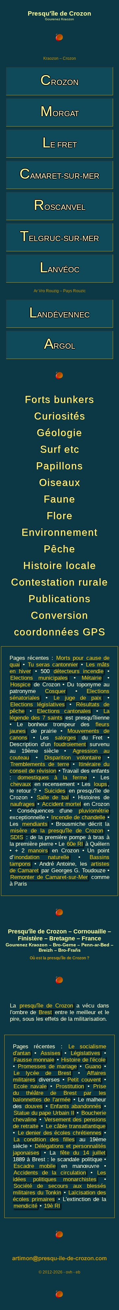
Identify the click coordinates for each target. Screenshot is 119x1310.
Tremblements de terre (39, 764)
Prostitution (70, 1086)
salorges (65, 738)
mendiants (35, 824)
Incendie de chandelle (78, 817)
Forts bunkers (59, 399)
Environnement (59, 532)
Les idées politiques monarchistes (59, 1176)
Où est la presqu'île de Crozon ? (59, 958)
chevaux (20, 784)
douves (34, 1106)
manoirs (38, 850)
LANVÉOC (60, 267)
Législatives (85, 1053)
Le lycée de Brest (42, 1073)
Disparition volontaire (72, 757)
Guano (93, 1066)
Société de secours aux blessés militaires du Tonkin (59, 1189)
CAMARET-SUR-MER (59, 173)
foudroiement (70, 744)
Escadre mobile (35, 1166)
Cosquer (55, 691)
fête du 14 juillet (83, 1153)
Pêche (59, 548)
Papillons (59, 465)
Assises (50, 1053)
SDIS (16, 837)
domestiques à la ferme (52, 777)
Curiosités (59, 415)
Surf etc (59, 449)
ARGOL (59, 343)
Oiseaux (59, 482)
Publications (59, 598)
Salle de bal (53, 797)
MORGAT (59, 111)
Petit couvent (84, 1080)
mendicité (25, 1206)
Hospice (20, 684)
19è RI (52, 1206)
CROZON (59, 80)
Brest (45, 1012)
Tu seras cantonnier (53, 664)
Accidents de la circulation (50, 1173)
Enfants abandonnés (75, 1106)
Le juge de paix (78, 698)
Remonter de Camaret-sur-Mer (49, 877)
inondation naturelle (41, 857)
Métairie (91, 678)
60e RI (75, 844)
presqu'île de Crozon (46, 1006)
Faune (59, 498)
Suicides (54, 791)
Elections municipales (39, 678)
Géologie (59, 432)
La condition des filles (44, 1139)
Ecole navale (30, 1086)
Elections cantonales (64, 711)
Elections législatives (37, 704)
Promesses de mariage (47, 1066)
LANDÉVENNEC (59, 312)
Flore (60, 515)
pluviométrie (94, 811)
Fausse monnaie (34, 1060)
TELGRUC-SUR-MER (59, 236)
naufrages (22, 804)
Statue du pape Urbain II (44, 1113)
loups (100, 784)
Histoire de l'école (83, 1060)
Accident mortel (61, 804)
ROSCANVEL (60, 205)
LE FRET (59, 142)
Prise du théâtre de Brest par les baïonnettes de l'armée (59, 1093)
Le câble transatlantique (75, 1126)
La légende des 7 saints (59, 714)
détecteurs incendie (78, 671)
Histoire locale (59, 565)
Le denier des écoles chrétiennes (59, 1133)
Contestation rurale (59, 581)
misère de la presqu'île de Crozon (56, 831)
